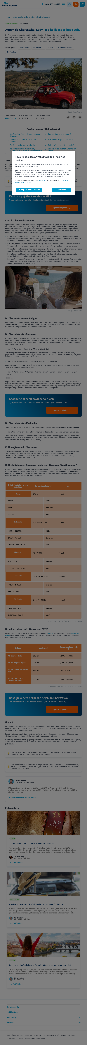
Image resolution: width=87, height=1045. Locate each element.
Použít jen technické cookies (29, 190)
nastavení (42, 180)
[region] (43, 173)
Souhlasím (62, 190)
